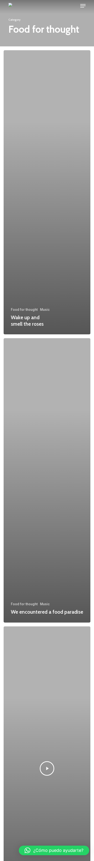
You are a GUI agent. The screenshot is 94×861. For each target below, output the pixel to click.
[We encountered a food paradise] (47, 480)
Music (45, 310)
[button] (54, 850)
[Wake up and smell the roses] (47, 192)
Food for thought (24, 310)
